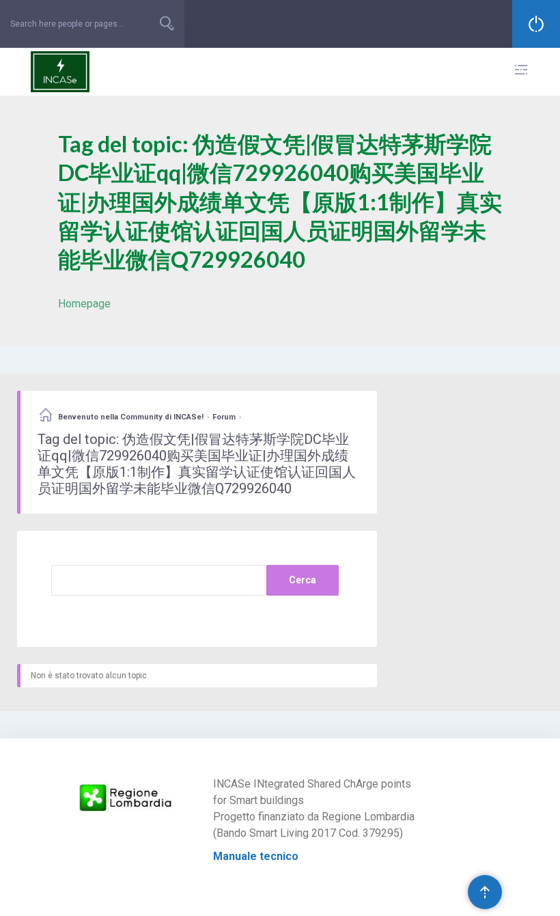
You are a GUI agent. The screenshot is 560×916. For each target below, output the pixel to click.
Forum (224, 417)
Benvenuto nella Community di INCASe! (131, 417)
